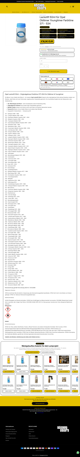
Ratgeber (8, 435)
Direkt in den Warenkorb (9, 371)
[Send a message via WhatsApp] (77, 452)
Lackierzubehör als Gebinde (48, 352)
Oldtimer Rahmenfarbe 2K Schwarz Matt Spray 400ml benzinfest (8, 366)
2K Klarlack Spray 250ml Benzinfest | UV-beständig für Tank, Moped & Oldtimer (8, 386)
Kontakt (7, 440)
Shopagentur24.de (44, 455)
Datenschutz (31, 431)
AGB (30, 433)
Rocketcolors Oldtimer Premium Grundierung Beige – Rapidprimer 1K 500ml (64, 386)
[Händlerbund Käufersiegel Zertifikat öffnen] (40, 417)
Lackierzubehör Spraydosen (32, 352)
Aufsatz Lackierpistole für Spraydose (49, 386)
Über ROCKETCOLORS (11, 438)
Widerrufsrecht (32, 435)
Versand (46, 46)
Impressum (31, 429)
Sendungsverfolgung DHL (11, 431)
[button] (7, 6)
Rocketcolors (41, 450)
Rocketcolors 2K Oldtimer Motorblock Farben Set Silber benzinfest (63, 366)
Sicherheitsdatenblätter (11, 433)
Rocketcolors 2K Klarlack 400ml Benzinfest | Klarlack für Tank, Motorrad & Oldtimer (22, 366)
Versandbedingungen (33, 438)
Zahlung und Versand (10, 429)
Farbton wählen (43, 58)
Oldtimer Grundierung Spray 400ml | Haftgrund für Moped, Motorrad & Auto (35, 366)
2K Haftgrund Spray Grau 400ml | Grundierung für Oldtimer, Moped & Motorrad (35, 386)
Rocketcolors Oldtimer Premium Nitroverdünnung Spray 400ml (49, 366)
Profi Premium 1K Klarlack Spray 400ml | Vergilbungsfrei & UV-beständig (22, 386)
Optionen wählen (8, 391)
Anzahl (41, 63)
